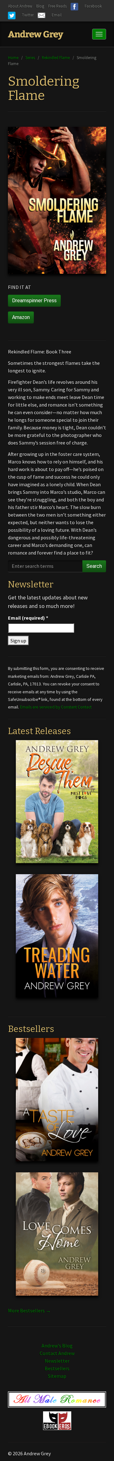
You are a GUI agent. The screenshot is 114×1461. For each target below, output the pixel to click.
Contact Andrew (57, 1353)
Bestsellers (57, 1368)
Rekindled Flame (56, 57)
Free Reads (57, 6)
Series (30, 57)
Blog (40, 6)
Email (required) (28, 618)
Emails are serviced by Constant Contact (56, 707)
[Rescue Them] (57, 806)
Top (98, 1446)
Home (13, 57)
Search (94, 566)
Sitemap (57, 1376)
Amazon (21, 317)
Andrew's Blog (57, 1345)
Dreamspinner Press (34, 301)
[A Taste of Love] (57, 1105)
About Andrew (20, 6)
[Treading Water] (57, 941)
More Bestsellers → (29, 1310)
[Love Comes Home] (57, 1239)
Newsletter (57, 1361)
